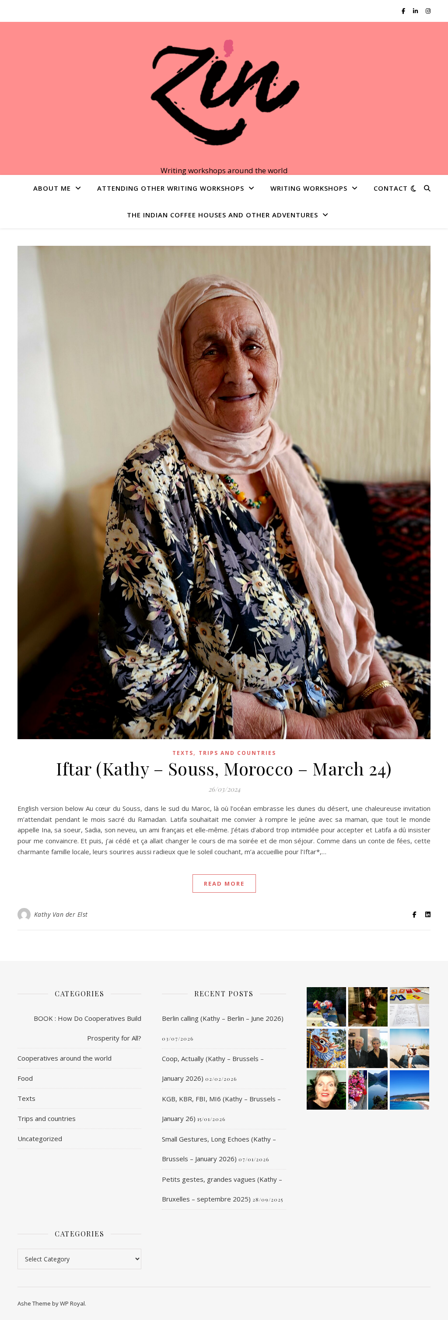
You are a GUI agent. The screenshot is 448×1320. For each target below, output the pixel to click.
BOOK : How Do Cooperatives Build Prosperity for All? (87, 1028)
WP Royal (72, 1303)
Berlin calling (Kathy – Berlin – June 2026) (223, 1018)
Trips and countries (237, 753)
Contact (391, 188)
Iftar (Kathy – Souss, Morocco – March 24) (224, 768)
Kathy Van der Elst (61, 914)
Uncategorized (40, 1138)
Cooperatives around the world (65, 1058)
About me (52, 188)
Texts (182, 753)
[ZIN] (224, 91)
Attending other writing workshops (170, 188)
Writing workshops (308, 188)
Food (25, 1078)
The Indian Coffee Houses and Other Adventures (222, 214)
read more (224, 883)
